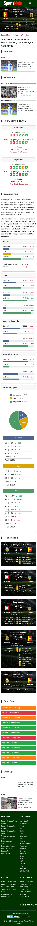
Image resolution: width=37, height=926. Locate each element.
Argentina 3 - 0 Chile (9, 743)
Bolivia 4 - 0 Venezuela (10, 713)
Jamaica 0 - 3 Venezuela (11, 723)
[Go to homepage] (13, 3)
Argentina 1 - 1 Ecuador (10, 758)
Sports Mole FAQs (26, 884)
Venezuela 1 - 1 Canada (11, 718)
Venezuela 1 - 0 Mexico (10, 728)
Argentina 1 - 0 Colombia (11, 748)
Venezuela (5, 18)
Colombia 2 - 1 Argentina (18, 184)
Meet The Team (25, 892)
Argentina (31, 18)
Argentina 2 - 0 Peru (9, 763)
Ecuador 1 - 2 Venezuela (11, 733)
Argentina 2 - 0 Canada (10, 753)
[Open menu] (30, 3)
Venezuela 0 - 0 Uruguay (18, 152)
